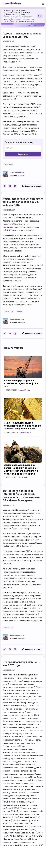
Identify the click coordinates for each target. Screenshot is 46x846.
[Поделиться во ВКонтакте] (15, 186)
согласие (11, 15)
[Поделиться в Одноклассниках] (10, 186)
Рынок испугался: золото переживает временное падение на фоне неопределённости (23, 425)
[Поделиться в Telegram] (4, 186)
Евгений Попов (24, 390)
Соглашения (15, 19)
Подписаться (23, 154)
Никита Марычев (17, 172)
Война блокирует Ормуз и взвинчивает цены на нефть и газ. (21, 383)
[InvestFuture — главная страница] (11, 3)
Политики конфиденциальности (22, 21)
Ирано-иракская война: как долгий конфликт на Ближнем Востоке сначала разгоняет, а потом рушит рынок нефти (21, 469)
